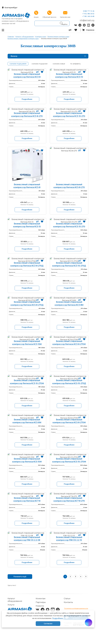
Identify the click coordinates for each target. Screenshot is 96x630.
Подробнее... (58, 618)
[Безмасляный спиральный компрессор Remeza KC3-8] (27, 71)
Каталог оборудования (24, 36)
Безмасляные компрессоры (58, 36)
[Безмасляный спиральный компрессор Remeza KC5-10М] (27, 455)
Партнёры (41, 602)
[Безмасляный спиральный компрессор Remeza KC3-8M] (69, 299)
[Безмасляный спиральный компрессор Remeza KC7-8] (27, 495)
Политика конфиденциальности (76, 608)
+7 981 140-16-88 (88, 16)
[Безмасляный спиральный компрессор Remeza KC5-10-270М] (69, 455)
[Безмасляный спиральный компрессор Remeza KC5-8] (27, 165)
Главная (11, 36)
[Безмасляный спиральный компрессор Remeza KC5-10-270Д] (69, 377)
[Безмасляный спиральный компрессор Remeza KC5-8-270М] (69, 416)
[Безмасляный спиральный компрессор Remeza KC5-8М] (27, 416)
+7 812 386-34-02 (88, 14)
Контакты (68, 602)
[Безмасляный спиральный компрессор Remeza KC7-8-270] (69, 495)
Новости (40, 606)
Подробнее (27, 99)
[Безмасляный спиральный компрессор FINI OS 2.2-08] (27, 534)
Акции (36, 17)
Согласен (48, 624)
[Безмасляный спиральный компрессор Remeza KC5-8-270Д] (27, 299)
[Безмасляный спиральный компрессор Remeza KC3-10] (69, 71)
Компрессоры (40, 36)
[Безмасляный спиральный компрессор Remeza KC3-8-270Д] (27, 260)
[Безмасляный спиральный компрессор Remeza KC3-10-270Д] (69, 260)
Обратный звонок (49, 17)
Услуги (11, 605)
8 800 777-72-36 (88, 11)
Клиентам (40, 598)
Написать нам (65, 17)
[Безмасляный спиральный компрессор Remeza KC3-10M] (27, 338)
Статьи (67, 598)
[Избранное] (77, 30)
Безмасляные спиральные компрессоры (23, 38)
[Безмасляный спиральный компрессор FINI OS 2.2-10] (69, 534)
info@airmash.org (87, 20)
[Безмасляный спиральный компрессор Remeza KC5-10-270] (69, 220)
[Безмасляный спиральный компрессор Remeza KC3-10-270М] (27, 377)
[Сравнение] (71, 30)
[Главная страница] (16, 15)
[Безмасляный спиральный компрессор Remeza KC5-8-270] (69, 165)
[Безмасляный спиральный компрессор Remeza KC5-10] (27, 220)
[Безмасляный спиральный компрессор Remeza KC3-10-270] (69, 110)
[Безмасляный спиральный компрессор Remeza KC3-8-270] (27, 110)
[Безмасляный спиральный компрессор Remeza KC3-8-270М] (69, 338)
